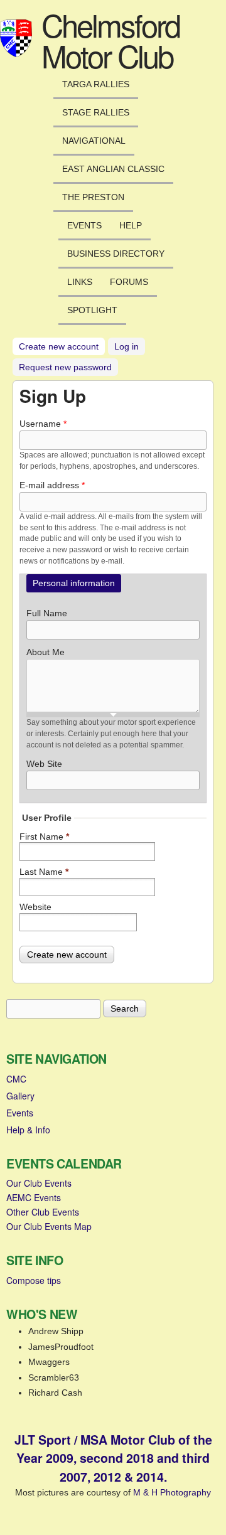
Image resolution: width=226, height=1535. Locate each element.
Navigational (94, 141)
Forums (129, 282)
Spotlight (92, 310)
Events (84, 225)
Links (79, 282)
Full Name (46, 613)
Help (130, 225)
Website (35, 907)
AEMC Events (33, 1197)
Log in (126, 346)
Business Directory (115, 254)
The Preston (93, 197)
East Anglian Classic (113, 169)
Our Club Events (39, 1183)
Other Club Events (42, 1212)
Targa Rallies (95, 84)
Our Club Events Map (49, 1226)
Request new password (65, 367)
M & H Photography (172, 1492)
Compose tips (33, 1280)
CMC (16, 1078)
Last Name (43, 872)
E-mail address (52, 485)
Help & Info (28, 1129)
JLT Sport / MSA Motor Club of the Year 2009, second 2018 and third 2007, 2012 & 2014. (113, 1458)
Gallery (20, 1095)
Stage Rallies (95, 112)
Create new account (62, 346)
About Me (45, 652)
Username (43, 424)
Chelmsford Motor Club (110, 40)
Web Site (44, 764)
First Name (44, 837)
